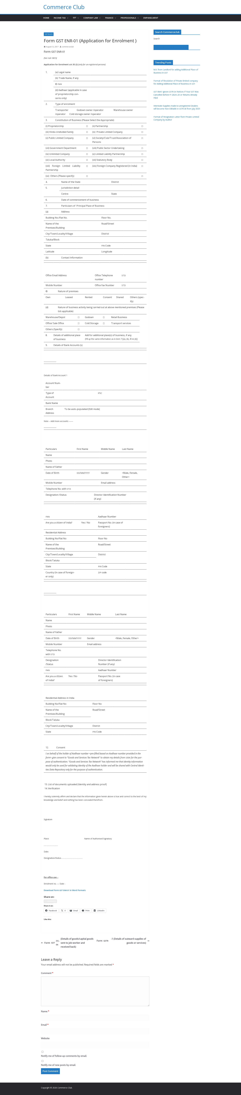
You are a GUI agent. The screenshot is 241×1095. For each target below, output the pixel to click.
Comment (47, 973)
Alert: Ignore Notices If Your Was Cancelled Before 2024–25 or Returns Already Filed (176, 94)
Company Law (90, 17)
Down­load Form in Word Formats (65, 890)
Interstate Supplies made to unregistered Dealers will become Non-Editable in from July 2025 (177, 107)
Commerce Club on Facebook (171, 47)
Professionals (128, 17)
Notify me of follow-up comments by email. (64, 1055)
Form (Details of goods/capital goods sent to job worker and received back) (68, 942)
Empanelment (150, 17)
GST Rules (48, 34)
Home (46, 17)
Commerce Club (64, 7)
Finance (109, 17)
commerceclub (68, 47)
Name (45, 1011)
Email (45, 1024)
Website (45, 1038)
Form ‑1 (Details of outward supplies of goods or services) (121, 940)
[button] (67, 18)
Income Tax (60, 17)
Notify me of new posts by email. (58, 1065)
